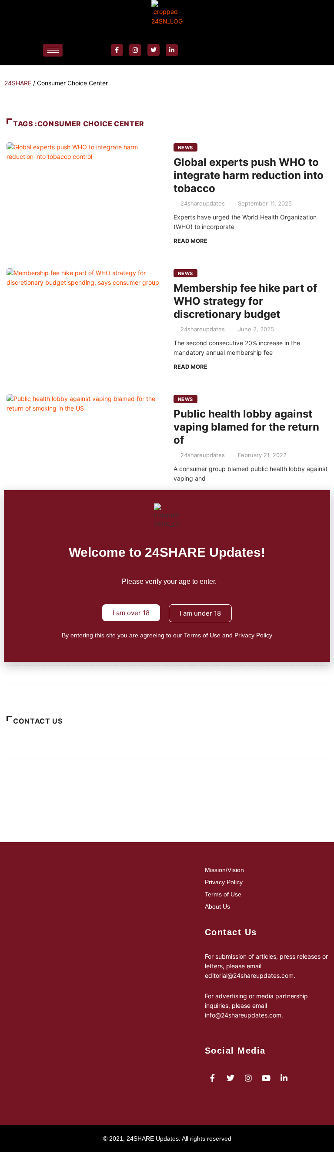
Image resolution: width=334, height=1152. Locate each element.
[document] (167, 576)
